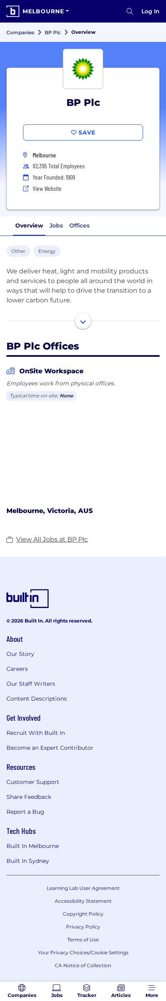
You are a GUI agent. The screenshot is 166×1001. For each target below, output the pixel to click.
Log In (150, 11)
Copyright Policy (83, 914)
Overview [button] (29, 225)
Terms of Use (83, 940)
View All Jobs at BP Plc (52, 539)
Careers (17, 668)
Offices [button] (79, 225)
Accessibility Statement (83, 901)
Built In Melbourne (32, 846)
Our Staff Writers (30, 683)
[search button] (129, 11)
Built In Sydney (27, 860)
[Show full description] (83, 321)
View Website (47, 188)
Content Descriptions (36, 698)
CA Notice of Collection (83, 965)
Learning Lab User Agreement (83, 888)
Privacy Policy (83, 927)
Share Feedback (28, 796)
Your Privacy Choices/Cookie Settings (83, 952)
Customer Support (32, 782)
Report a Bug (25, 811)
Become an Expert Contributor (49, 747)
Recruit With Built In (35, 732)
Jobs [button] (56, 225)
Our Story (20, 654)
